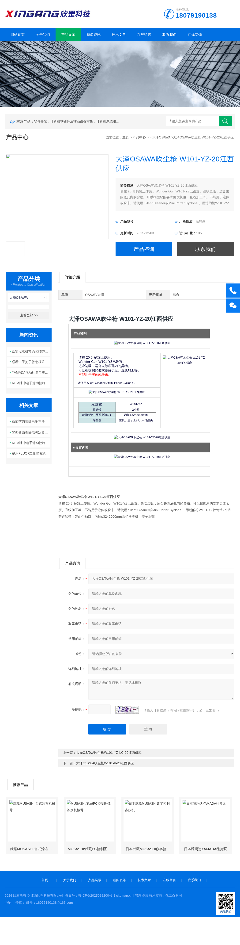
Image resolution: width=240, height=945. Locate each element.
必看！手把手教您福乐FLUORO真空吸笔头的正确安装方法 (31, 362)
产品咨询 (144, 249)
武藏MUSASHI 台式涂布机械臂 (34, 849)
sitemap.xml (125, 895)
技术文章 (119, 35)
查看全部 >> (29, 315)
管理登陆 (141, 895)
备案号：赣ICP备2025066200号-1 (90, 895)
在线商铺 (195, 35)
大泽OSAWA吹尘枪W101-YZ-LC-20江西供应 (109, 752)
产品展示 (68, 35)
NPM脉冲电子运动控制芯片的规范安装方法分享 (31, 383)
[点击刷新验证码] (127, 710)
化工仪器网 (173, 895)
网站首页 (18, 35)
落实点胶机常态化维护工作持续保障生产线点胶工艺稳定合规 (31, 351)
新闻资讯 (93, 35)
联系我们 (169, 35)
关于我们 (43, 35)
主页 (125, 137)
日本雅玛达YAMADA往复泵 (205, 849)
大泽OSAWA (161, 137)
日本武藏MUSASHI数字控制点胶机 (149, 849)
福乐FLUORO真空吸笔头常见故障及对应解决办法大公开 (31, 453)
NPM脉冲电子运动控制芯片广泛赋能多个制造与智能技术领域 (31, 443)
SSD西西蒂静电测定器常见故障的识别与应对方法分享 (31, 422)
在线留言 (144, 35)
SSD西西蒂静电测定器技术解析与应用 (31, 432)
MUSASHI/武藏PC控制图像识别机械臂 (92, 849)
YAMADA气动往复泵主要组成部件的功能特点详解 (31, 372)
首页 (44, 880)
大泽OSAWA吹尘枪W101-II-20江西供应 (105, 763)
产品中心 (139, 137)
